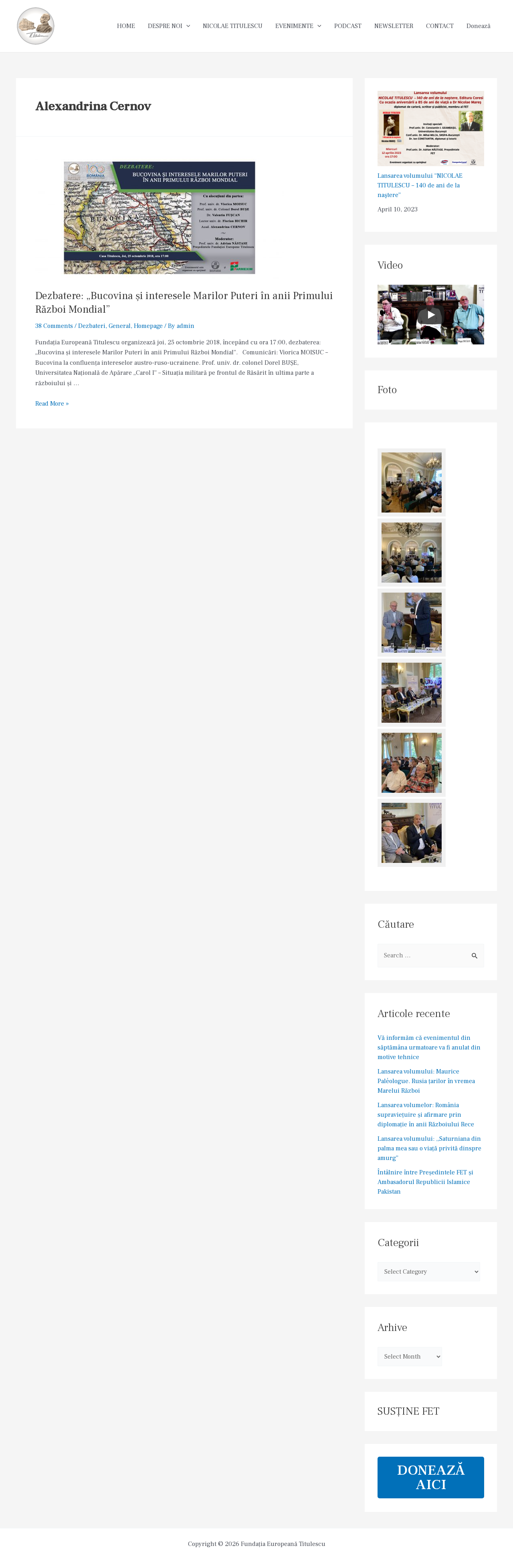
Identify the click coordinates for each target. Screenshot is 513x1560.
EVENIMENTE (294, 26)
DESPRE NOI (165, 26)
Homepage (148, 326)
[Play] (430, 314)
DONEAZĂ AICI (431, 1477)
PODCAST (348, 26)
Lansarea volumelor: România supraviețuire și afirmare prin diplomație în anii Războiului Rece (426, 1114)
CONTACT (440, 26)
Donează (479, 26)
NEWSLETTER (393, 26)
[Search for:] (431, 955)
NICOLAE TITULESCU (233, 26)
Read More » (52, 404)
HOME (126, 26)
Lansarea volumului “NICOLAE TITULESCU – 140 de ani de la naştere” (420, 185)
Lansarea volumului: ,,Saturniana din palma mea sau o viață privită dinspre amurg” (429, 1148)
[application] (186, 26)
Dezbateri (91, 326)
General (120, 326)
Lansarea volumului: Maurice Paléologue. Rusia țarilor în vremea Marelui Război (426, 1081)
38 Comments (54, 326)
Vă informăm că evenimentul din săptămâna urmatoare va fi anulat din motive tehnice (429, 1047)
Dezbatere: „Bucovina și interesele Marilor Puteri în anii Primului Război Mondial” (184, 302)
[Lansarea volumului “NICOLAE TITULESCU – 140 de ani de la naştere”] (431, 128)
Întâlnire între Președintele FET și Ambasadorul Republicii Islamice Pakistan (425, 1182)
